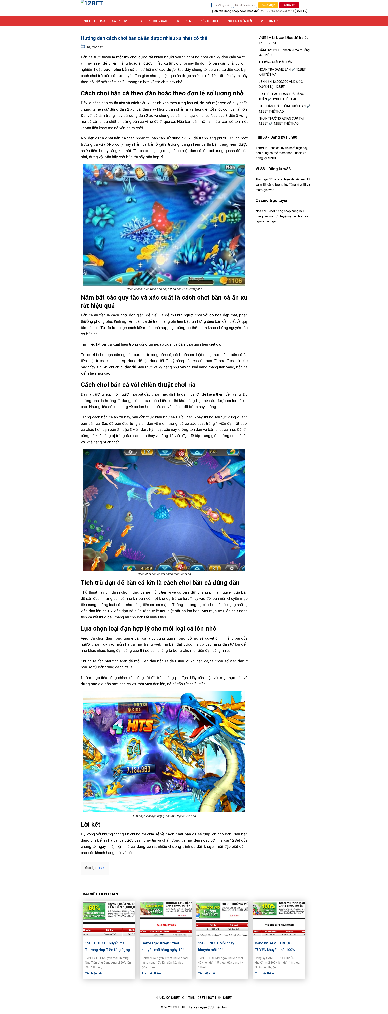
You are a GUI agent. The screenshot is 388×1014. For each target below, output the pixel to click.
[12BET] (123, 8)
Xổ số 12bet (209, 21)
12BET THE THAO (93, 21)
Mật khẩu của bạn (245, 5)
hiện (101, 868)
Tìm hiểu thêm (94, 973)
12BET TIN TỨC (269, 21)
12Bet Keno (184, 21)
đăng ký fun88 (266, 158)
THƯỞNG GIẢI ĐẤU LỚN (275, 62)
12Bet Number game (154, 21)
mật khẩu (253, 11)
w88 (271, 190)
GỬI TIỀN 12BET (193, 998)
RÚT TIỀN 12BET (220, 998)
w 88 (263, 185)
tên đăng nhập (229, 11)
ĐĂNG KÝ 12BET (168, 998)
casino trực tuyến (276, 216)
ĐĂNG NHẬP (268, 5)
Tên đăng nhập (222, 5)
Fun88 (297, 153)
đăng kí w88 (297, 185)
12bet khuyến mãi (239, 21)
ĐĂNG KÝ (289, 5)
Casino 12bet (122, 21)
